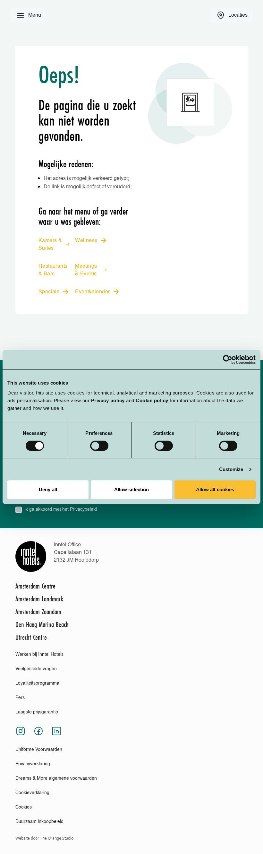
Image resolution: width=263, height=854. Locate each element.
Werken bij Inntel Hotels (39, 654)
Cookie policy (152, 400)
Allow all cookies (215, 489)
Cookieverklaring (32, 793)
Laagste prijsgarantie (36, 712)
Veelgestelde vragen (36, 669)
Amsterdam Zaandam (38, 611)
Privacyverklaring (32, 764)
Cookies (23, 807)
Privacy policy (108, 400)
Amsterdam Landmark (39, 599)
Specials (48, 292)
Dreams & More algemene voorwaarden (56, 778)
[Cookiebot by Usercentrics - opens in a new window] (227, 359)
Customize (231, 469)
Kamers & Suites (50, 244)
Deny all (48, 489)
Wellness (86, 240)
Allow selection (131, 489)
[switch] (99, 446)
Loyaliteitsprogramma (37, 683)
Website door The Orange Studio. (44, 838)
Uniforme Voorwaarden (38, 749)
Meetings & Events (86, 270)
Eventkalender (92, 292)
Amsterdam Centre (35, 586)
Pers (20, 697)
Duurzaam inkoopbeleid (39, 821)
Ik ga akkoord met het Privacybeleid (60, 509)
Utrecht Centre (31, 637)
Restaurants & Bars (52, 270)
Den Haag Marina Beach (42, 624)
